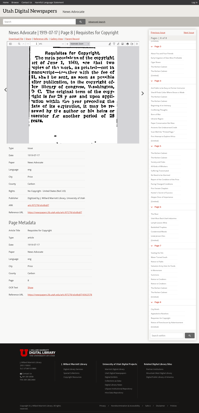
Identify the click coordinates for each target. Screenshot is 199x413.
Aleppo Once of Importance (162, 197)
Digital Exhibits (111, 377)
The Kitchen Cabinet (159, 67)
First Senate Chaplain (159, 188)
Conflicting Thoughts (159, 110)
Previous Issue (158, 32)
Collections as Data (113, 381)
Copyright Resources (72, 377)
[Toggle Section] (152, 46)
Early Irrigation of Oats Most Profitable (166, 58)
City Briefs (155, 309)
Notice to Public (157, 261)
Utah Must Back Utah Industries (164, 218)
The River (155, 214)
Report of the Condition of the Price (165, 179)
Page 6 (158, 206)
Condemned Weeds (159, 231)
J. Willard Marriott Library (31, 362)
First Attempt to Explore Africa (163, 136)
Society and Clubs (158, 162)
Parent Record (72, 38)
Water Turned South (159, 257)
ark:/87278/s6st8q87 (38, 205)
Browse (15, 2)
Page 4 (158, 80)
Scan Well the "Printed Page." (163, 132)
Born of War (156, 114)
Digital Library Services (73, 369)
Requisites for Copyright (160, 318)
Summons (155, 275)
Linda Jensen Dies (158, 236)
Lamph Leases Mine (159, 222)
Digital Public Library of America (160, 377)
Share (28, 38)
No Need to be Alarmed (160, 175)
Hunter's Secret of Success (162, 193)
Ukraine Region (157, 119)
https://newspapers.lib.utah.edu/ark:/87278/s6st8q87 (55, 212)
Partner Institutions (154, 369)
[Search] (81, 21)
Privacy (103, 405)
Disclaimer (160, 405)
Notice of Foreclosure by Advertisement (167, 322)
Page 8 (158, 302)
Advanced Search (96, 21)
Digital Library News (113, 384)
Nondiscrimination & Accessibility (125, 405)
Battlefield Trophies (159, 227)
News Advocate (73, 12)
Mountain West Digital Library (159, 373)
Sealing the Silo (157, 253)
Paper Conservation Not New (162, 123)
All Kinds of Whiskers (159, 166)
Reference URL (41, 38)
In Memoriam (156, 270)
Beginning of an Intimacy (161, 105)
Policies (173, 405)
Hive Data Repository (114, 392)
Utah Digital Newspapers (115, 373)
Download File (16, 38)
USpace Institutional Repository (118, 388)
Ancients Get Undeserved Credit (164, 127)
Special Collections (71, 373)
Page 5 (158, 146)
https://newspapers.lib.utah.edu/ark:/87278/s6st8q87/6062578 (60, 294)
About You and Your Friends (162, 53)
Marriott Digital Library (115, 369)
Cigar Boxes (156, 62)
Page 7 (158, 245)
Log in (195, 2)
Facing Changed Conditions (162, 184)
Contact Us (27, 2)
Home (6, 2)
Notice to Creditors (158, 279)
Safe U (148, 405)
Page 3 (158, 46)
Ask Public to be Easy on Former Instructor (168, 88)
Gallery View (56, 38)
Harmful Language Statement (49, 2)
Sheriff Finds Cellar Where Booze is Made (167, 92)
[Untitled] (155, 41)
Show (30, 287)
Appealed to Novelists (160, 313)
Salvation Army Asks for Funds (163, 266)
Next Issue (189, 32)
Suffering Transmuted (160, 171)
